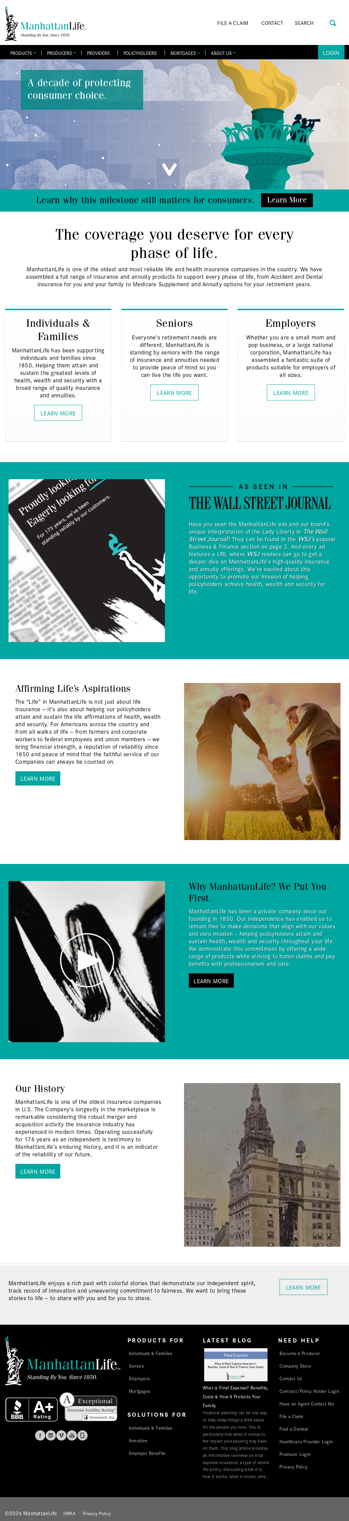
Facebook (40, 1435)
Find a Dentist (293, 1428)
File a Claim (291, 1416)
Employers (139, 1378)
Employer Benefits (147, 1452)
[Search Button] (333, 22)
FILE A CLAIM (232, 23)
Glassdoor (82, 1435)
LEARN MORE (58, 412)
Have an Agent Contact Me (306, 1403)
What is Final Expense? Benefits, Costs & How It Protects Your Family (235, 1396)
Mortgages (139, 1390)
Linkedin (51, 1435)
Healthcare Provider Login (306, 1441)
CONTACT (272, 23)
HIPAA (69, 1513)
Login (331, 52)
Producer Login (294, 1453)
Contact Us (290, 1378)
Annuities (138, 1440)
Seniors (136, 1365)
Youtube (72, 1435)
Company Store (295, 1365)
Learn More (287, 200)
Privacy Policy (293, 1466)
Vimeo (61, 1435)
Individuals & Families (150, 1353)
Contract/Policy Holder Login (309, 1390)
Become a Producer (299, 1353)
